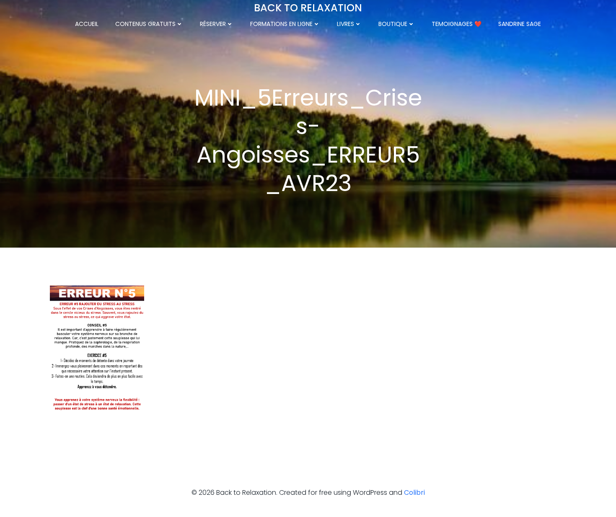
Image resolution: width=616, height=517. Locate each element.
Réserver (213, 24)
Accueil (86, 24)
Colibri (414, 492)
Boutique (392, 24)
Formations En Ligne (281, 24)
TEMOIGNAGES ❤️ (456, 24)
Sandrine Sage (519, 24)
